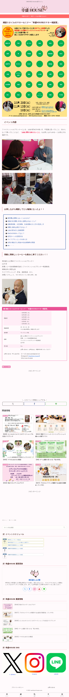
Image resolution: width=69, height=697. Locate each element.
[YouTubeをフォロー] (39, 589)
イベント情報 (7, 366)
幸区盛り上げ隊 (34, 580)
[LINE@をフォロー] (44, 589)
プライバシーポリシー (17, 687)
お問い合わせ (51, 687)
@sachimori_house (33, 356)
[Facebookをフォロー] (30, 589)
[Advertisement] (34, 384)
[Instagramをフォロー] (34, 589)
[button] (64, 527)
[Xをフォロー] (25, 589)
